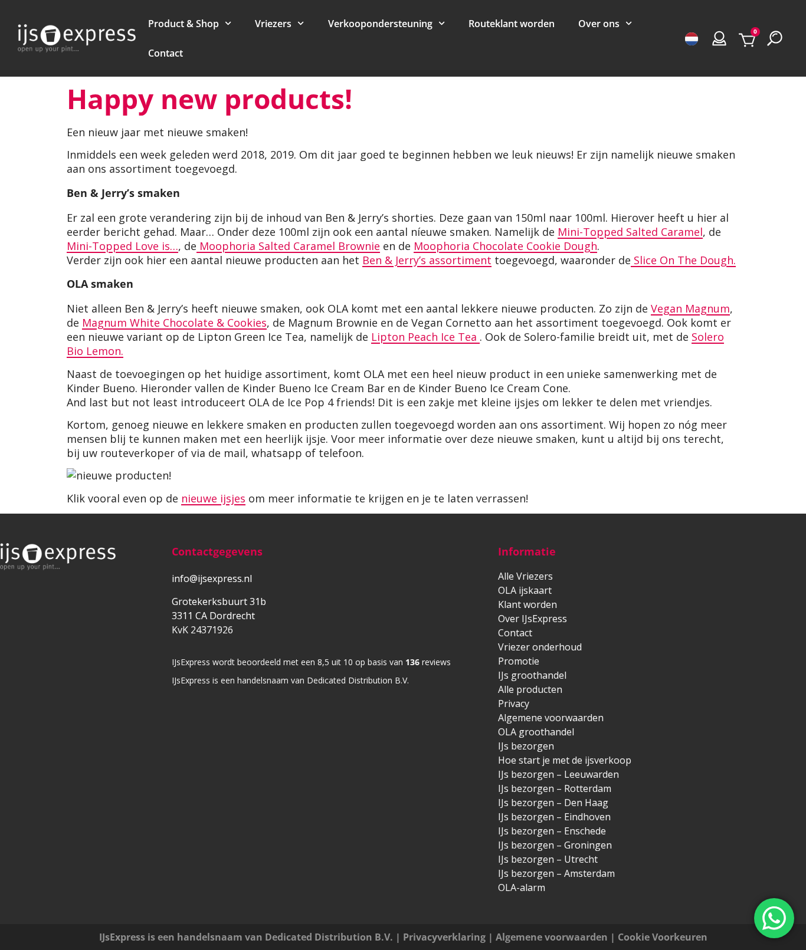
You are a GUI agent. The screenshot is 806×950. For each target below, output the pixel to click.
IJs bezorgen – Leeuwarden (558, 774)
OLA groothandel (536, 731)
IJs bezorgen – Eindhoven (554, 816)
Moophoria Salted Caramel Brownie (288, 246)
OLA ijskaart (525, 590)
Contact (165, 53)
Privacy (513, 703)
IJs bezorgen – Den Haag (553, 802)
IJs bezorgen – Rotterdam (554, 788)
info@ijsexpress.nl (212, 578)
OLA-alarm (521, 887)
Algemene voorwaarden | (557, 937)
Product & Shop (183, 23)
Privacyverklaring (444, 937)
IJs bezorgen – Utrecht (548, 859)
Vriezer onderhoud (540, 646)
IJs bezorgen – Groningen (555, 845)
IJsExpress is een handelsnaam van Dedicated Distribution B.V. (246, 937)
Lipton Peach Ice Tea (425, 337)
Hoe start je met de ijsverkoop (564, 760)
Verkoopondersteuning (380, 23)
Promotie (518, 661)
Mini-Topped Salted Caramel (630, 232)
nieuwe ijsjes (213, 498)
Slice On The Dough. (683, 260)
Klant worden (527, 604)
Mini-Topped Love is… (122, 246)
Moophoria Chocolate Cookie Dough (505, 246)
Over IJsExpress (532, 618)
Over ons (599, 23)
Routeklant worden (511, 23)
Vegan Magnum (690, 308)
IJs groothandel (532, 675)
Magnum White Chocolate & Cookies (174, 322)
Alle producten (530, 689)
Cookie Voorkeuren (662, 937)
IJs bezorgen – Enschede (552, 830)
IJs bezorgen (526, 745)
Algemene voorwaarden (551, 717)
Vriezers (273, 23)
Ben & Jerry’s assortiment (427, 260)
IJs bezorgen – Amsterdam (556, 873)
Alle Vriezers (525, 576)
